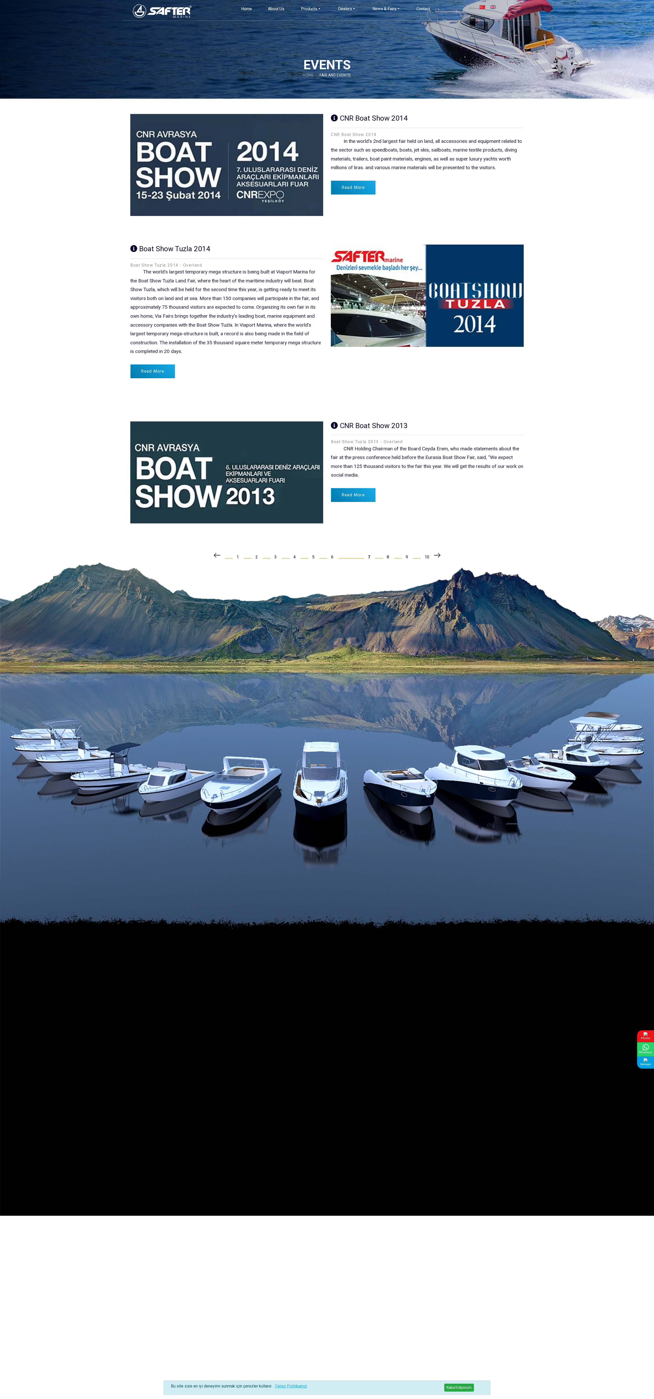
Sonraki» (438, 555)
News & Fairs (384, 8)
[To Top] (640, 1385)
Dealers (345, 8)
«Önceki (216, 555)
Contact (423, 8)
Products (309, 8)
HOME (308, 75)
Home (246, 8)
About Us (276, 8)
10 (427, 557)
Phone (645, 1038)
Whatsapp (645, 1052)
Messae (645, 1064)
